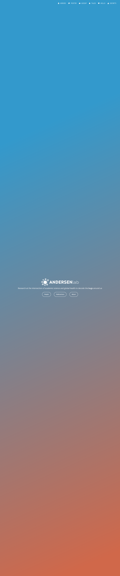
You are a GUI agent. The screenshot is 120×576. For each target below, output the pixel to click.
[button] (46, 294)
